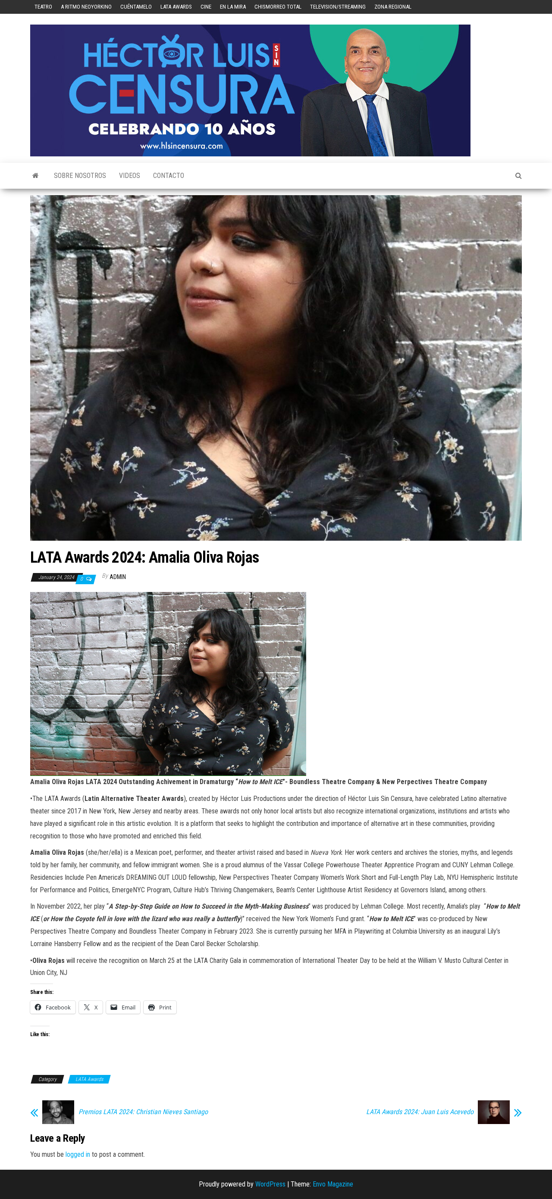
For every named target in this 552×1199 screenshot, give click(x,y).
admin (118, 576)
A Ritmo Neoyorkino (86, 6)
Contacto (168, 175)
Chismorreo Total (277, 6)
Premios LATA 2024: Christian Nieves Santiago (143, 1112)
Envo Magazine (333, 1184)
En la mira (233, 6)
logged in (78, 1154)
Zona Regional (392, 6)
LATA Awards (176, 6)
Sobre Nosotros (80, 175)
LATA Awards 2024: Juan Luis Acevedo (420, 1112)
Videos (129, 175)
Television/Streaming (338, 6)
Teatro (43, 6)
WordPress (270, 1184)
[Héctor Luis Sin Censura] (35, 176)
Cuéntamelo (136, 6)
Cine (206, 6)
